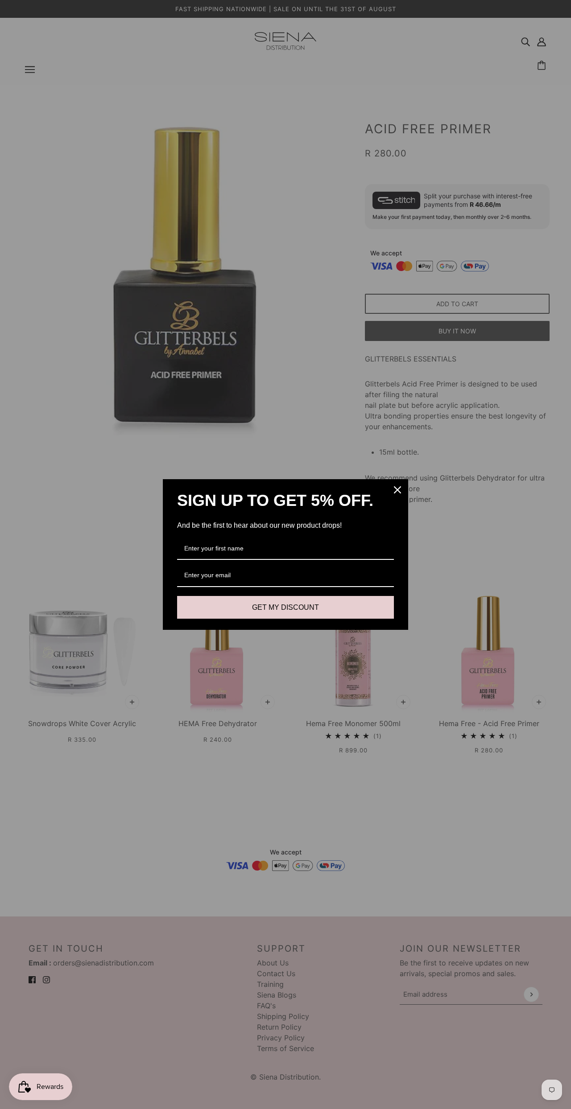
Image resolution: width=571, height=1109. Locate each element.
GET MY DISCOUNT (285, 607)
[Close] (397, 490)
